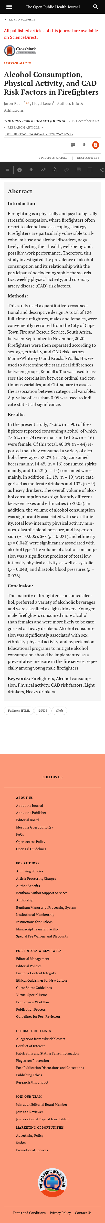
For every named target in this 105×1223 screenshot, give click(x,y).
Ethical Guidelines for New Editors (41, 980)
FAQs (20, 834)
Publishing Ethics (29, 1075)
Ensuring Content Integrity (36, 973)
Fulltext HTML (19, 710)
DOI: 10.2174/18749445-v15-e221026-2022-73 (39, 134)
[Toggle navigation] (9, 7)
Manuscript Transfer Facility (37, 929)
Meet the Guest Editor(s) (34, 827)
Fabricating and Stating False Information (47, 1053)
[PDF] (95, 145)
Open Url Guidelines (31, 849)
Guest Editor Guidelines (34, 987)
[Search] (96, 7)
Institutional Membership (35, 914)
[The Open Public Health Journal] (52, 1182)
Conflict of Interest (30, 1046)
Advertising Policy (29, 1135)
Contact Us (83, 1212)
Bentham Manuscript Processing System (46, 907)
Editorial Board (27, 820)
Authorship (24, 900)
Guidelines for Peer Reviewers (38, 1016)
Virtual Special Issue (31, 994)
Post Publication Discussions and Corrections (50, 1067)
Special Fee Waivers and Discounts (42, 936)
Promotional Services (32, 1150)
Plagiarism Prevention (32, 1060)
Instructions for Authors (34, 921)
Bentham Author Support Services (41, 892)
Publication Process (31, 1009)
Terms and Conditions (29, 1212)
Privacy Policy (60, 1212)
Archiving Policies (29, 871)
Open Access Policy (30, 841)
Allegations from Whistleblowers (40, 1038)
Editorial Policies (29, 966)
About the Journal (29, 805)
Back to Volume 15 (22, 19)
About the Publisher (31, 812)
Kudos (21, 1142)
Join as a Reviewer (29, 1111)
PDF (44, 710)
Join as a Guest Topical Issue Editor (42, 1119)
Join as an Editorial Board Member (41, 1104)
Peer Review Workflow (32, 1002)
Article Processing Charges (36, 878)
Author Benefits (28, 885)
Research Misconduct (32, 1082)
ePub (59, 710)
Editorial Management (32, 958)
